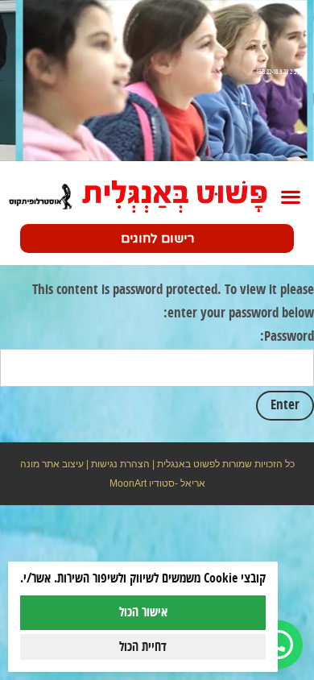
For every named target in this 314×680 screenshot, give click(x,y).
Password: (287, 337)
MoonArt (128, 483)
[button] (290, 197)
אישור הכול (143, 612)
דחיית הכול (143, 647)
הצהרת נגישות (120, 464)
